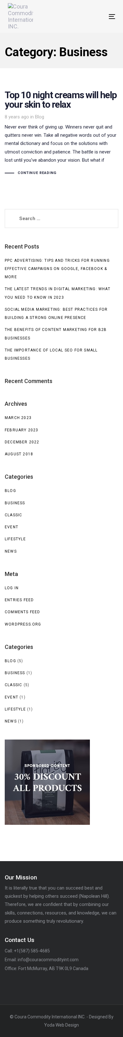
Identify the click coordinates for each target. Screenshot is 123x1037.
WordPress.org (23, 624)
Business (15, 503)
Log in (12, 588)
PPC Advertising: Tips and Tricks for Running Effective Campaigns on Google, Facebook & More (57, 268)
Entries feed (19, 600)
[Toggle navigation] (97, 16)
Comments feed (22, 612)
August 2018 (19, 454)
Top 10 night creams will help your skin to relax (61, 133)
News (11, 551)
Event (11, 527)
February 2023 (21, 430)
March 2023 (18, 418)
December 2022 (22, 442)
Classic (13, 515)
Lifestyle (15, 539)
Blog (39, 117)
